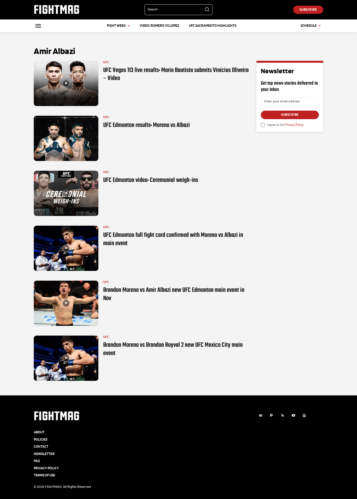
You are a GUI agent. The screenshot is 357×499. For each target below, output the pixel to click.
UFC (106, 62)
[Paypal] (271, 415)
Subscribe (290, 115)
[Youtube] (293, 415)
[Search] (206, 9)
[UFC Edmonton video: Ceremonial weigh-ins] (66, 193)
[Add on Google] (304, 415)
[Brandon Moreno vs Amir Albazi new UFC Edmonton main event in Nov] (66, 303)
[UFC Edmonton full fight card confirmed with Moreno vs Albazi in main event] (66, 248)
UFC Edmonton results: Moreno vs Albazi (146, 125)
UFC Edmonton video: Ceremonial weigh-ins (150, 180)
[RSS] (282, 415)
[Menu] (38, 26)
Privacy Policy (294, 124)
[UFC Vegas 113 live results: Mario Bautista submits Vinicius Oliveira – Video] (66, 83)
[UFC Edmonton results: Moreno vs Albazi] (66, 138)
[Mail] (260, 415)
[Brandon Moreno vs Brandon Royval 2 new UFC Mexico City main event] (66, 358)
